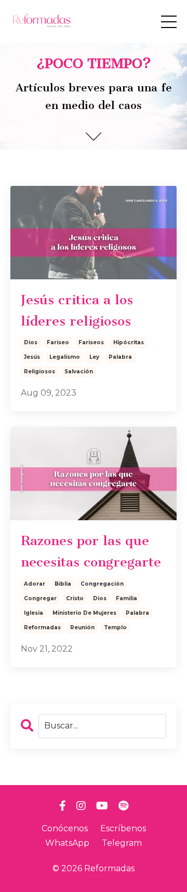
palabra (120, 357)
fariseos (91, 342)
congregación (102, 583)
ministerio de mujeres (84, 613)
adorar (34, 583)
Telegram (122, 843)
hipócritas (128, 342)
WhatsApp (67, 843)
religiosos (39, 371)
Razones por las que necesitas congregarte (91, 551)
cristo (75, 598)
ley (94, 357)
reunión (82, 627)
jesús (32, 357)
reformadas (42, 627)
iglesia (33, 613)
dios (30, 342)
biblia (63, 583)
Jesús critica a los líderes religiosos (77, 310)
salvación (78, 371)
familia (126, 598)
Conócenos (65, 828)
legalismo (64, 357)
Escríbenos (123, 828)
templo (115, 627)
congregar (40, 598)
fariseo (58, 342)
